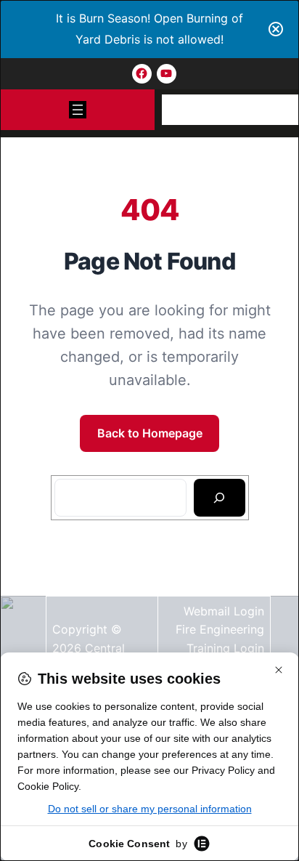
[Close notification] (275, 29)
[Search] (219, 498)
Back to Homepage (149, 433)
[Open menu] (77, 109)
